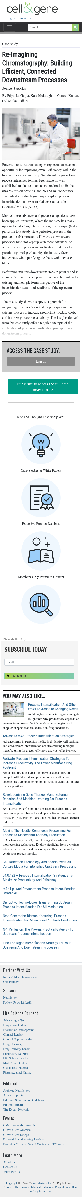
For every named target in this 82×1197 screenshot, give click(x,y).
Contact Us (10, 1167)
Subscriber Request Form (57, 1187)
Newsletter (10, 997)
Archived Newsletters (16, 1090)
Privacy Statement (31, 1187)
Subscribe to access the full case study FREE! (42, 386)
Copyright (11, 1183)
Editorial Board (13, 1104)
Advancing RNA (13, 1020)
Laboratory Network (15, 1053)
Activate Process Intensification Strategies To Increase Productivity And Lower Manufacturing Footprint (37, 763)
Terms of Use (11, 1187)
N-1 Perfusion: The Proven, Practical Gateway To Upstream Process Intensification (38, 931)
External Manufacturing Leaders (23, 1139)
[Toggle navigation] (9, 27)
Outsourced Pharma (15, 1068)
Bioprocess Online (14, 1025)
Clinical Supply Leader (17, 1039)
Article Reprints (13, 1095)
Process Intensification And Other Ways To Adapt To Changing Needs (53, 706)
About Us (9, 1162)
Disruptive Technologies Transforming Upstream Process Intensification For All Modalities (37, 904)
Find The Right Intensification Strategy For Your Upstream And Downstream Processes (37, 945)
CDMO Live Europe (16, 1135)
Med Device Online (15, 1063)
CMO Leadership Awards (19, 1125)
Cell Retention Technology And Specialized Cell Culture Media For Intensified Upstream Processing (39, 864)
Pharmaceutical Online (17, 1072)
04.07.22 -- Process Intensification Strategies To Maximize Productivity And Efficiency (38, 877)
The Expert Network (16, 1109)
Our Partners (11, 982)
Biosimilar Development (18, 1030)
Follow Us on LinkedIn (17, 1002)
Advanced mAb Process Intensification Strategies (39, 736)
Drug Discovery (13, 1044)
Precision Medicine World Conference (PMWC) (33, 1144)
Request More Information (20, 977)
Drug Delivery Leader (16, 1049)
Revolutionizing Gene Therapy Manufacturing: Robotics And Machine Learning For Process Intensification (35, 798)
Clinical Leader (13, 1034)
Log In (11, 18)
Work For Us (11, 1172)
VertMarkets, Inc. (42, 1183)
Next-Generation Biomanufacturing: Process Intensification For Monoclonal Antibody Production (40, 918)
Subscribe (25, 18)
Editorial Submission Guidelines (23, 1100)
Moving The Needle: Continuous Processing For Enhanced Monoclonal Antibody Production (37, 832)
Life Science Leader (15, 1058)
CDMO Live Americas (17, 1130)
